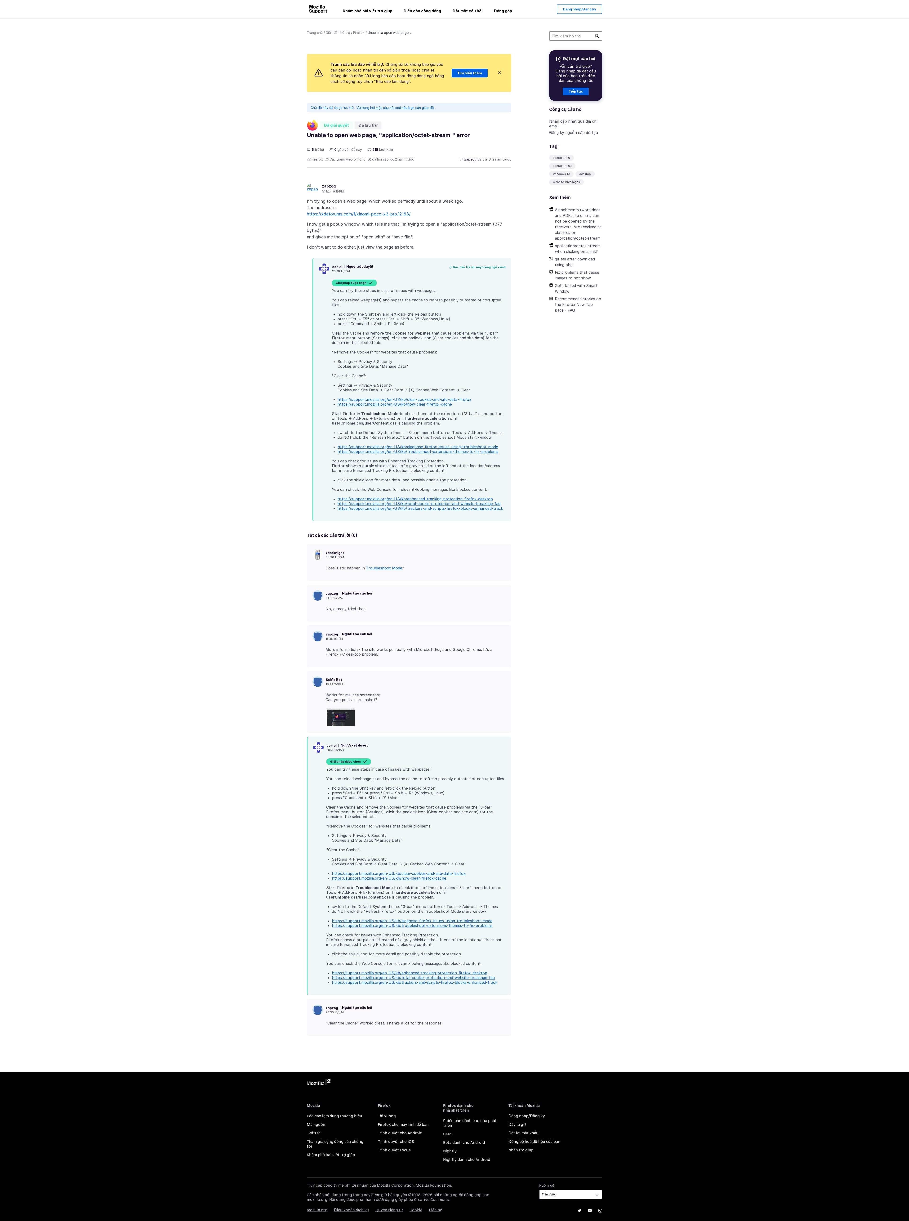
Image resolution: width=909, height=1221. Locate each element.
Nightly (450, 1151)
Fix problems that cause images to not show (577, 275)
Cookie (416, 1210)
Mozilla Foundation (433, 1185)
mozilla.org (317, 1210)
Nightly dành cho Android (466, 1159)
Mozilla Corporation (395, 1185)
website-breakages (566, 182)
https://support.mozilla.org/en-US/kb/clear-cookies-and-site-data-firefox (404, 399)
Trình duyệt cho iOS (396, 1141)
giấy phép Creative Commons (422, 1199)
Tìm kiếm (597, 36)
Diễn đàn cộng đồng (422, 11)
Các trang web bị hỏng (347, 159)
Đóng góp (503, 11)
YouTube (590, 1210)
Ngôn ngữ (546, 1186)
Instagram (600, 1210)
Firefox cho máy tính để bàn (403, 1124)
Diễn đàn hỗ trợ (338, 33)
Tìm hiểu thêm (469, 73)
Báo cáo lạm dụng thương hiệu (334, 1116)
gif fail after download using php (575, 262)
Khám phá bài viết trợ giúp (367, 11)
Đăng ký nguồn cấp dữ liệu (573, 132)
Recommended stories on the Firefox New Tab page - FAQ (578, 304)
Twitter (313, 1133)
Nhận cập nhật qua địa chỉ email (573, 123)
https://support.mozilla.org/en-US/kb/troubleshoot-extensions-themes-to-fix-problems (418, 451)
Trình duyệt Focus (394, 1150)
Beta (447, 1134)
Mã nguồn (316, 1124)
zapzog (329, 186)
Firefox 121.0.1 (562, 166)
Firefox (359, 33)
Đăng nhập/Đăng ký (579, 9)
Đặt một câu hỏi (467, 11)
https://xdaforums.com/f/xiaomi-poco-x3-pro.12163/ (358, 213)
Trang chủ (315, 33)
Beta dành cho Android (464, 1142)
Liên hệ (435, 1210)
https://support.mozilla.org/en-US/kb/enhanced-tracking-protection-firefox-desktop (415, 498)
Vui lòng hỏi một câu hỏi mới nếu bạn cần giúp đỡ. (395, 108)
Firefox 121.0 (561, 158)
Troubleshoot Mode (384, 568)
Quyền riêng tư (389, 1210)
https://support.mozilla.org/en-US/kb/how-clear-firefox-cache (395, 404)
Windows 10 (561, 174)
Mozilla (318, 1083)
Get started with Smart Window (576, 288)
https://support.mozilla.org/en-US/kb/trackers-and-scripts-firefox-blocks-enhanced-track (420, 508)
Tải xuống (387, 1116)
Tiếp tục (576, 91)
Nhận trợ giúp (521, 1150)
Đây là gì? (517, 1124)
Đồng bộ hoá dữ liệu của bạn (534, 1141)
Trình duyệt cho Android (400, 1133)
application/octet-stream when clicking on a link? (578, 248)
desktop (585, 174)
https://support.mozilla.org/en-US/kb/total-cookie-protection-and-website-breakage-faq (419, 503)
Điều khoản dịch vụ (351, 1210)
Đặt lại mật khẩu (523, 1133)
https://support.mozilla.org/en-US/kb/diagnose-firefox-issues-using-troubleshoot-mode (418, 446)
